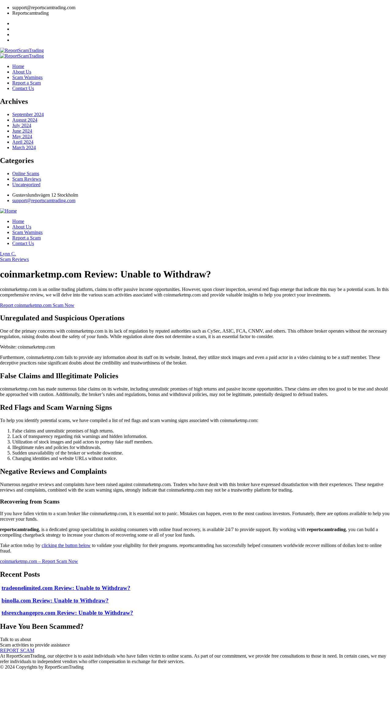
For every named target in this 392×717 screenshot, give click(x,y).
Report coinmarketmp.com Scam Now (37, 305)
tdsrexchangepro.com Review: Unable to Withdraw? (67, 612)
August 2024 (24, 120)
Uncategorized (26, 184)
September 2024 (28, 114)
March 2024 (24, 147)
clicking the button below (66, 545)
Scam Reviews (26, 179)
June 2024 (22, 131)
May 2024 (22, 136)
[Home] (8, 210)
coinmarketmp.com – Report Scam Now (39, 561)
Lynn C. (8, 253)
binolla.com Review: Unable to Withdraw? (55, 600)
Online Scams (25, 173)
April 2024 (22, 142)
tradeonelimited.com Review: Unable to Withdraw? (66, 588)
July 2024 (21, 125)
